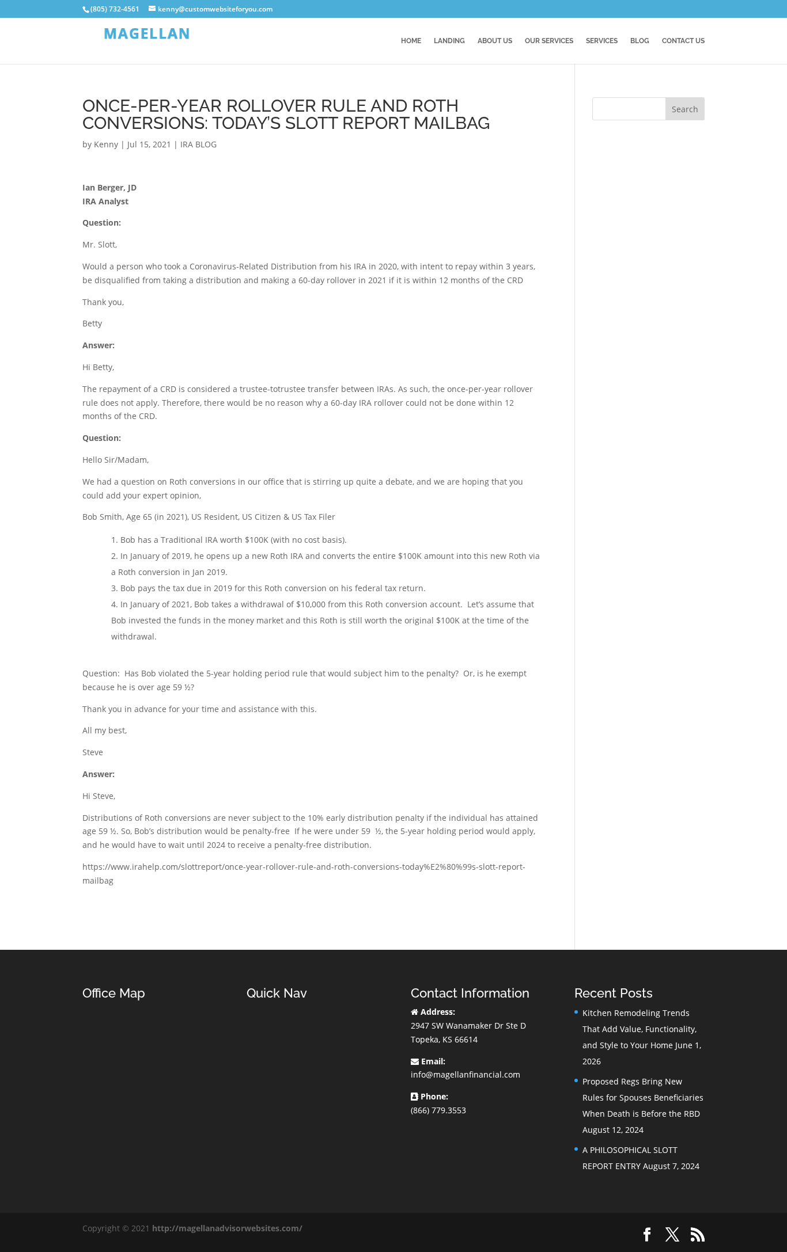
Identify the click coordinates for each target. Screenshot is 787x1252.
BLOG (639, 41)
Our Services (549, 41)
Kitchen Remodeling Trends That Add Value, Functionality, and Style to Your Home (639, 1029)
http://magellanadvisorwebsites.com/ (227, 1228)
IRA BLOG (198, 144)
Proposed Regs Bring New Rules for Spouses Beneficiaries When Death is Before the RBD (642, 1097)
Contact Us (683, 41)
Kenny (106, 144)
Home (411, 41)
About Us (495, 41)
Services (602, 41)
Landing (449, 41)
